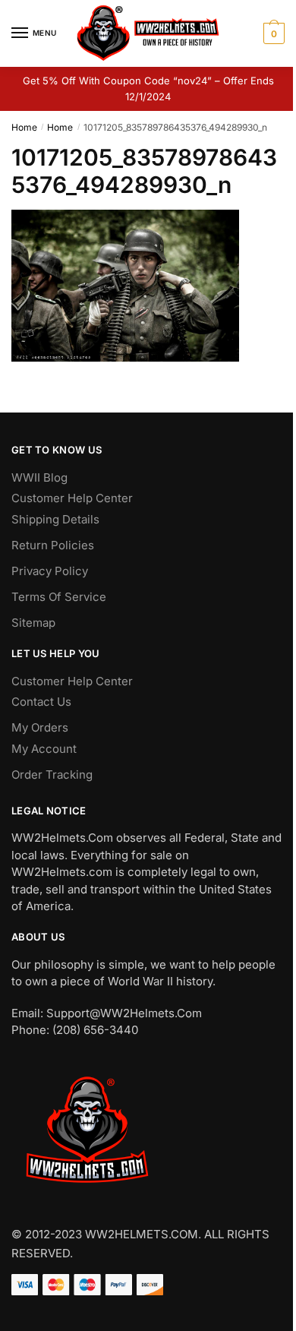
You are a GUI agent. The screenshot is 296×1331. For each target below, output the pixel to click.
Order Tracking (52, 774)
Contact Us (41, 701)
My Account (44, 748)
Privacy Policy (49, 571)
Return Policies (52, 545)
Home (24, 127)
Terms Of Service (58, 597)
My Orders (39, 727)
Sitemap (33, 622)
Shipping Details (55, 519)
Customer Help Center (72, 498)
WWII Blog (39, 477)
